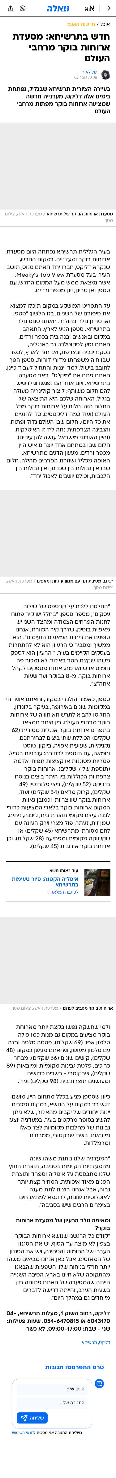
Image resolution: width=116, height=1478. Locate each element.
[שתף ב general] (10, 8)
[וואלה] (58, 8)
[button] (89, 8)
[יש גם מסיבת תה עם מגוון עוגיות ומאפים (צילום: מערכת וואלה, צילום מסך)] (58, 542)
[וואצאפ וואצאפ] (22, 8)
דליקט (104, 1343)
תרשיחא (89, 1343)
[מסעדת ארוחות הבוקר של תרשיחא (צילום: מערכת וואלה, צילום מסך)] (58, 175)
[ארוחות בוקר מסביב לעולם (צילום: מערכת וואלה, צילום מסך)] (58, 965)
